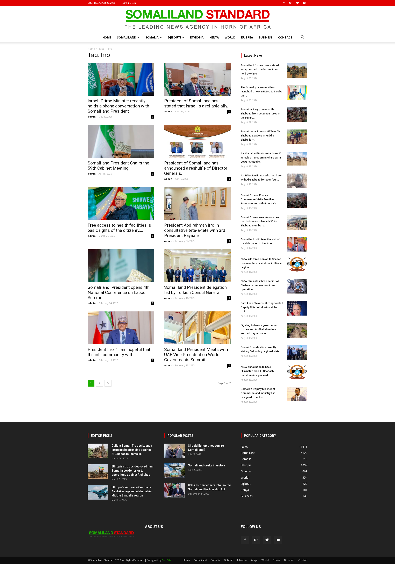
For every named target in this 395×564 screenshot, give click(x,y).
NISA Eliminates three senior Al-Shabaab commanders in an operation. (260, 285)
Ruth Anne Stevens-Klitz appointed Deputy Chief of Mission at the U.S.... (262, 307)
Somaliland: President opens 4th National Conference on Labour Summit (119, 292)
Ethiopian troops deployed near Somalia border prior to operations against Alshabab (133, 470)
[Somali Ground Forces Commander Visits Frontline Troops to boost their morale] (297, 200)
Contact (285, 37)
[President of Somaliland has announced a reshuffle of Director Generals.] (197, 141)
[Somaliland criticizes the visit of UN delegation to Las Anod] (297, 244)
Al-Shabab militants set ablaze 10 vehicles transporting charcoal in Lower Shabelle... (261, 157)
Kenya (214, 37)
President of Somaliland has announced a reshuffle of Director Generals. (195, 168)
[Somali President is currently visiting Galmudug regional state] (297, 352)
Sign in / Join (129, 2)
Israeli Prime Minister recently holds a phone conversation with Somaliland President (118, 106)
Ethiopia (197, 37)
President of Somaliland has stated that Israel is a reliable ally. (196, 103)
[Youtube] (304, 3)
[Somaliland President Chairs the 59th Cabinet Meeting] (121, 141)
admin (92, 116)
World (230, 37)
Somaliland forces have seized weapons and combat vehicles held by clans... (260, 69)
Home (107, 37)
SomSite (166, 560)
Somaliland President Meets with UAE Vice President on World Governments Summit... (196, 354)
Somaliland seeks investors (207, 465)
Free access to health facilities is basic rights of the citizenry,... (119, 228)
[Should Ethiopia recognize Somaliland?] (174, 451)
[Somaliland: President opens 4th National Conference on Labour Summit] (121, 265)
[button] (302, 38)
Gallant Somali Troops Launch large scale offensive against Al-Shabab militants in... (132, 450)
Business (265, 37)
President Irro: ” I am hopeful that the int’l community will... (119, 352)
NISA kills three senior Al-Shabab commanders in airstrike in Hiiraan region (261, 263)
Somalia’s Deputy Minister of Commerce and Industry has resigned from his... (258, 393)
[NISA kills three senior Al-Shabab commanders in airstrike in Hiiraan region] (297, 264)
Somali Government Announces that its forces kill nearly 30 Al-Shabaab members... (260, 221)
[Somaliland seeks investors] (174, 470)
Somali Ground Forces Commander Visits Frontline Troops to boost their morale (258, 199)
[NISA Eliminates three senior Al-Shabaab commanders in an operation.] (297, 286)
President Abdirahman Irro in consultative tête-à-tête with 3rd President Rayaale (194, 230)
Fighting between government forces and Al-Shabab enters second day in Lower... (259, 329)
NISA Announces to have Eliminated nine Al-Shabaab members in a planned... (257, 371)
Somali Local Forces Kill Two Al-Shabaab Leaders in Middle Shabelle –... (260, 135)
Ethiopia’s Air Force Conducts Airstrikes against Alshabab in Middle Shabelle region (132, 491)
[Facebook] (284, 3)
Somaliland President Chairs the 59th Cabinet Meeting (118, 166)
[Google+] (291, 3)
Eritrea (247, 37)
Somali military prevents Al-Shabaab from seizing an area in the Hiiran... (260, 113)
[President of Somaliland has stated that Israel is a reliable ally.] (197, 79)
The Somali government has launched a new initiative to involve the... (261, 91)
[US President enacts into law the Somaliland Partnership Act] (174, 490)
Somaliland (126, 37)
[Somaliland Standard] (197, 19)
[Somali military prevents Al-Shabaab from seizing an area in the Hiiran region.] (297, 114)
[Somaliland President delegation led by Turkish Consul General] (197, 265)
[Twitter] (297, 3)
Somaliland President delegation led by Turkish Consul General (195, 290)
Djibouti (174, 37)
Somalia (152, 37)
